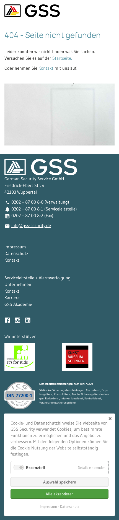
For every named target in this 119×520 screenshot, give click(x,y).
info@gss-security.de (31, 225)
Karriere (12, 297)
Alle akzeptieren (60, 493)
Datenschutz (16, 253)
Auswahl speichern (59, 482)
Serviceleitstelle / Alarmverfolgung (37, 277)
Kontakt (45, 68)
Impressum (15, 246)
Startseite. (62, 58)
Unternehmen (17, 284)
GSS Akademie (18, 304)
